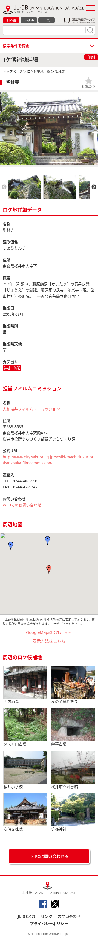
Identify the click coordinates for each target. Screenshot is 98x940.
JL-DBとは (26, 916)
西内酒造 (11, 701)
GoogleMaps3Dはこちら (49, 632)
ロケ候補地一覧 (38, 71)
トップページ (12, 71)
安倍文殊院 (13, 829)
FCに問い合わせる (52, 856)
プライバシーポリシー (49, 923)
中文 (47, 20)
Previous (4, 187)
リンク (46, 916)
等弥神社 (58, 829)
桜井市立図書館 (64, 786)
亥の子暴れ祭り (64, 701)
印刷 (91, 57)
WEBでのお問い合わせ (22, 505)
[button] (47, 540)
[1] (89, 30)
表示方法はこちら (49, 641)
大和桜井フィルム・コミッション (31, 408)
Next (94, 187)
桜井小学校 (13, 786)
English (29, 20)
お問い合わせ (69, 916)
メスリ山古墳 (15, 744)
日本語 (11, 20)
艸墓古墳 (58, 744)
